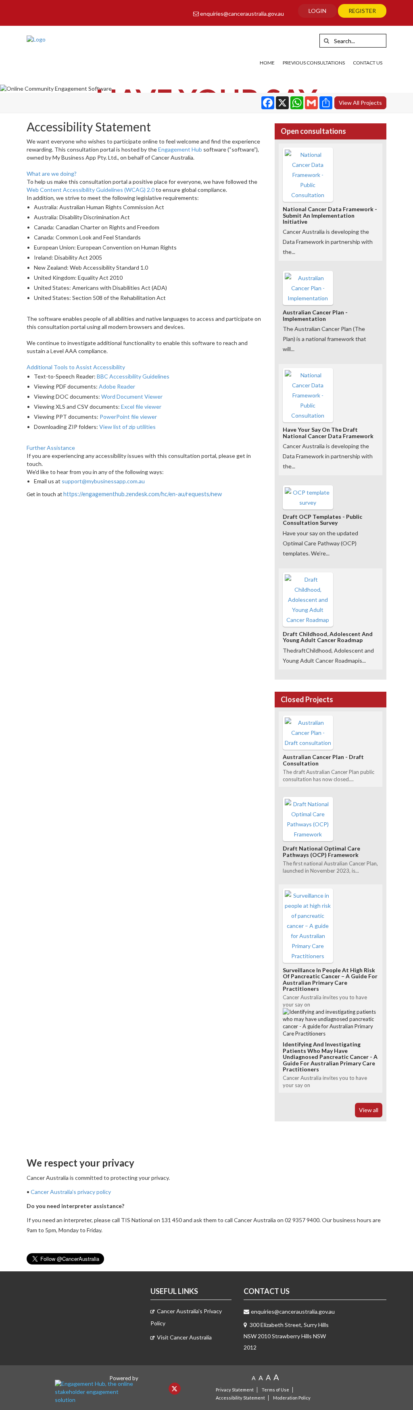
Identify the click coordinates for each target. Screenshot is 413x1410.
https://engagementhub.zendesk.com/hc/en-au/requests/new (142, 494)
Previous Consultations (314, 63)
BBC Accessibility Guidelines (133, 376)
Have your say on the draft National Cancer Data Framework (328, 432)
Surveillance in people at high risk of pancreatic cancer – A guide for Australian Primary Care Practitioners (330, 979)
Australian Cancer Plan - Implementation (315, 315)
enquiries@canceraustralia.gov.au (241, 13)
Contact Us (367, 63)
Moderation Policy (292, 1397)
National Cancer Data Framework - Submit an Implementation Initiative (330, 215)
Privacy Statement (235, 1389)
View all (368, 1109)
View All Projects (360, 102)
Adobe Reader (117, 386)
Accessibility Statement (240, 1397)
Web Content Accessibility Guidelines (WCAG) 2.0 (90, 189)
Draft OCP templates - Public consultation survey (322, 519)
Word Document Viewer (132, 396)
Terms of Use (275, 1389)
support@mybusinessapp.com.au (103, 481)
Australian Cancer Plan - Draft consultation (323, 759)
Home (267, 63)
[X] (174, 1389)
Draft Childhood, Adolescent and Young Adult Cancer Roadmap (328, 636)
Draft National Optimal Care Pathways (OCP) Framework (321, 851)
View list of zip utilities (127, 426)
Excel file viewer (141, 406)
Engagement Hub (180, 149)
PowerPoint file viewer (128, 416)
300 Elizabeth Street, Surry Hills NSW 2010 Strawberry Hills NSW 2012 (286, 1336)
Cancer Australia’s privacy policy (71, 1191)
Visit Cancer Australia (184, 1337)
